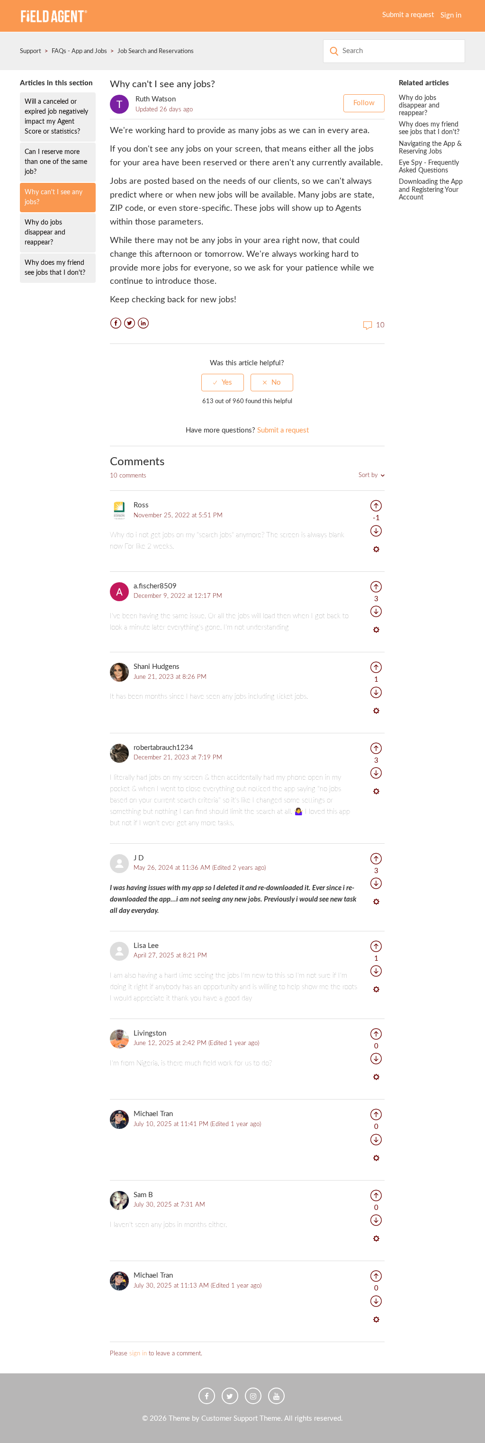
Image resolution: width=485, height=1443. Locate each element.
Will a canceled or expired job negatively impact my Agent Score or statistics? (56, 117)
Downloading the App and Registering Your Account (431, 189)
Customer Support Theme (241, 1418)
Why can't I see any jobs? (53, 197)
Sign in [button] (450, 15)
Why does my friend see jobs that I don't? (55, 268)
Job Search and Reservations (155, 51)
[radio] (222, 382)
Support (30, 51)
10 (379, 325)
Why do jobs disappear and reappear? (45, 232)
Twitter (129, 323)
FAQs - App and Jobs (79, 51)
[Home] (53, 15)
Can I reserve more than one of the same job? (56, 162)
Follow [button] (364, 103)
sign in (138, 1354)
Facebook (116, 323)
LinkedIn (143, 323)
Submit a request (408, 14)
